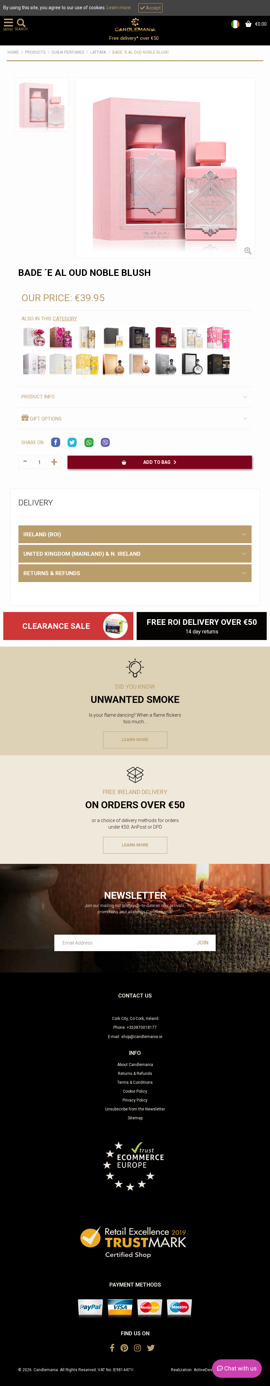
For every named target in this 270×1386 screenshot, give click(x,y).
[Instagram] (137, 1348)
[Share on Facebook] (56, 442)
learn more (135, 739)
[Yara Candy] (218, 337)
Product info (38, 397)
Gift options (45, 419)
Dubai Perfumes (68, 52)
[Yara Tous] (87, 363)
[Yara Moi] (60, 363)
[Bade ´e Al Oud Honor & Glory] (192, 337)
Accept (153, 8)
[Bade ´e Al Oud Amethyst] (139, 337)
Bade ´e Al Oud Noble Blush (140, 52)
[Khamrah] (113, 337)
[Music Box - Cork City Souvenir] (115, 626)
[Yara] (34, 363)
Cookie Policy (135, 1091)
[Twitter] (151, 1348)
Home (13, 52)
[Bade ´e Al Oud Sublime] (165, 337)
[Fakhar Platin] (165, 363)
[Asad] (218, 363)
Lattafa (98, 52)
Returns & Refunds (135, 1073)
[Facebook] (112, 1348)
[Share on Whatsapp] (89, 442)
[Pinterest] (124, 1348)
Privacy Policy (135, 1100)
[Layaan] (34, 337)
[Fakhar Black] (192, 363)
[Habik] (60, 337)
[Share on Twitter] (72, 442)
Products (35, 52)
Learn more (119, 7)
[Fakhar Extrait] (113, 363)
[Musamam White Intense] (87, 337)
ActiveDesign (206, 1370)
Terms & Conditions (135, 1082)
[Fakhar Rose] (139, 363)
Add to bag (158, 462)
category (65, 319)
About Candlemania (135, 1064)
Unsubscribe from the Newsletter (135, 1109)
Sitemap (135, 1118)
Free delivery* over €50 (134, 38)
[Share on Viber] (105, 442)
